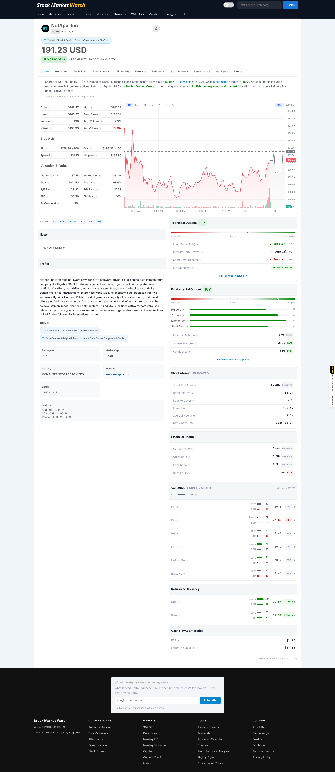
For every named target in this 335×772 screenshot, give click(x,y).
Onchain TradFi (152, 757)
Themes (118, 14)
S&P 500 (148, 727)
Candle (290, 105)
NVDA (73, 221)
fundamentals (221, 81)
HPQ (91, 221)
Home (40, 14)
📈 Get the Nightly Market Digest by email (141, 682)
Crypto (147, 751)
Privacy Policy (262, 757)
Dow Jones (150, 733)
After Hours (95, 739)
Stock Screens (97, 751)
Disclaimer (259, 745)
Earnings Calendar (209, 727)
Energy (169, 14)
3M (151, 105)
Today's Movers (98, 733)
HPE (99, 221)
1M (144, 105)
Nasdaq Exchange (154, 745)
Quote (45, 71)
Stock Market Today (210, 763)
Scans (70, 14)
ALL (174, 105)
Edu (183, 14)
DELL (82, 221)
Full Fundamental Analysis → (233, 359)
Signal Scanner (97, 745)
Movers (101, 14)
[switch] (228, 5)
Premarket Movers (99, 727)
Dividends (204, 733)
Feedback (259, 739)
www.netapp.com (117, 374)
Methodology (261, 733)
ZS (54, 221)
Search (291, 4)
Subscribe (210, 700)
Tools (85, 14)
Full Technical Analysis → (233, 275)
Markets (53, 14)
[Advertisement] (231, 35)
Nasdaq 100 (150, 739)
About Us (258, 727)
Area (279, 105)
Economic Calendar (210, 739)
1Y (159, 105)
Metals (153, 14)
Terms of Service (263, 751)
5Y (166, 105)
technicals (184, 81)
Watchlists (137, 14)
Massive (49, 732)
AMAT (63, 221)
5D (136, 105)
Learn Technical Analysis (213, 751)
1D (129, 105)
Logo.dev (75, 732)
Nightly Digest (206, 757)
